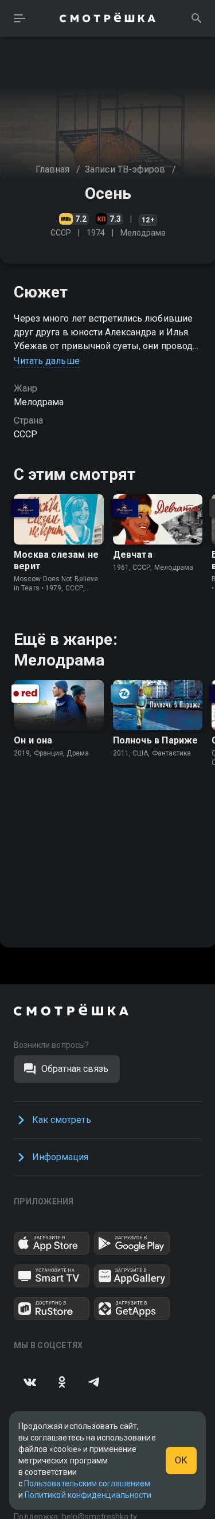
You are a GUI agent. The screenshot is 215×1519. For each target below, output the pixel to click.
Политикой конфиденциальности (88, 1495)
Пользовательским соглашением (87, 1483)
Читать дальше (47, 360)
